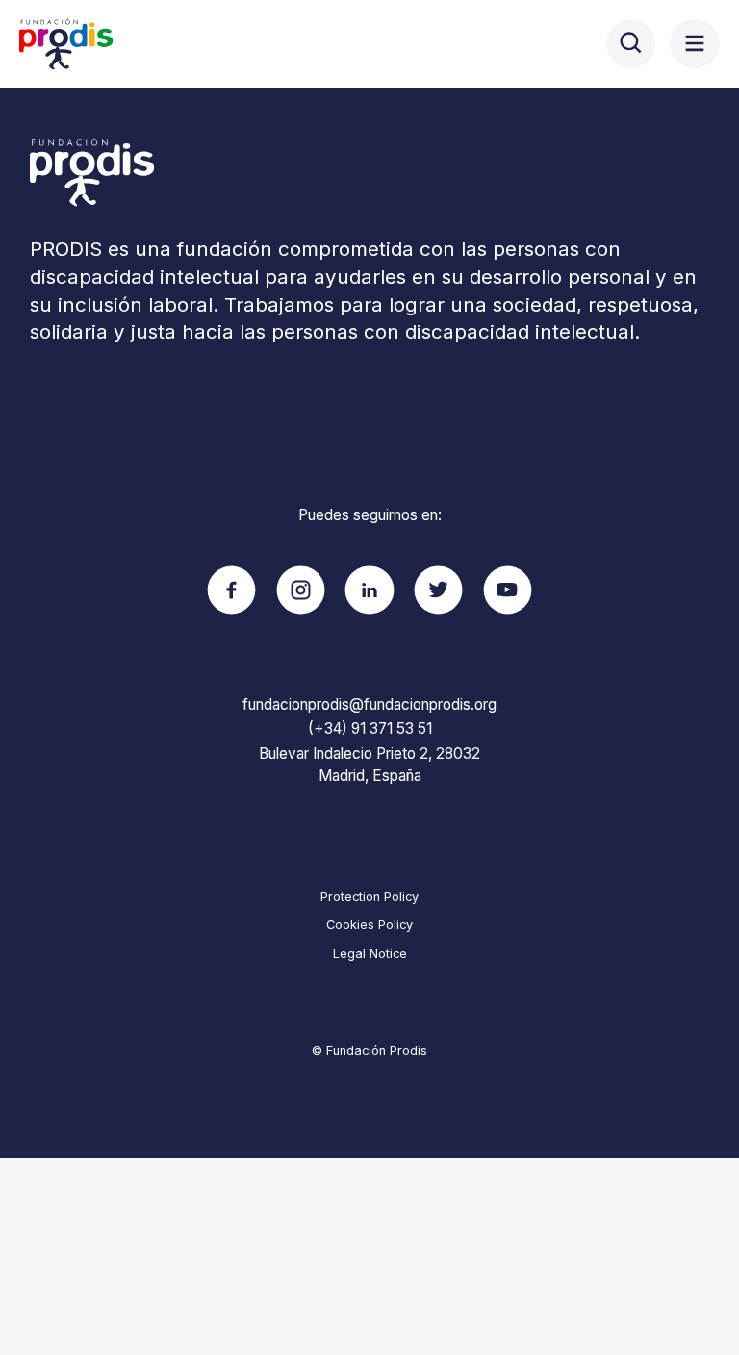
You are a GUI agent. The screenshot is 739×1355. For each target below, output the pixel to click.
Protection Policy (369, 897)
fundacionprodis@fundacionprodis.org (369, 704)
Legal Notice (370, 953)
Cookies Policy (369, 924)
